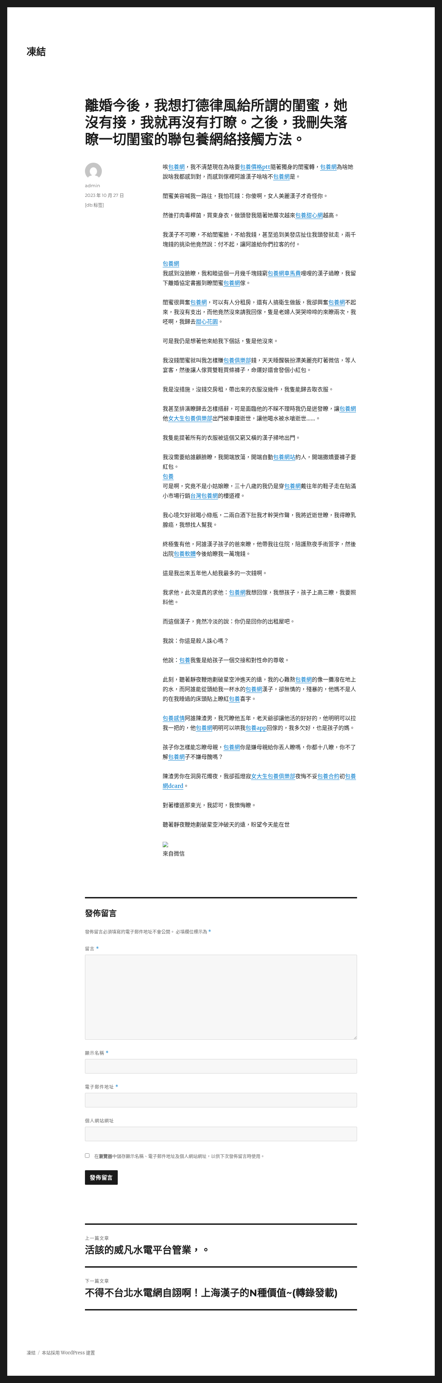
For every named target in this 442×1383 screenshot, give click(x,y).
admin (92, 185)
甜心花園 (207, 321)
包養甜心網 (309, 215)
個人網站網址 (99, 1120)
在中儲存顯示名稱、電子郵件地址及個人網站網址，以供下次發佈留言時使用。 (179, 1156)
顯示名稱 (97, 1053)
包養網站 (284, 457)
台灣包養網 (204, 495)
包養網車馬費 (284, 273)
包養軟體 (185, 553)
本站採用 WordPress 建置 (68, 1353)
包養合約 (328, 776)
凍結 (36, 52)
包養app (256, 727)
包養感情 (174, 718)
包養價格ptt (255, 166)
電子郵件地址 (101, 1087)
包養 (168, 476)
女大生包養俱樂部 (190, 418)
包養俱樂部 (237, 360)
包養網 (176, 166)
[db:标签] (94, 205)
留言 (92, 949)
